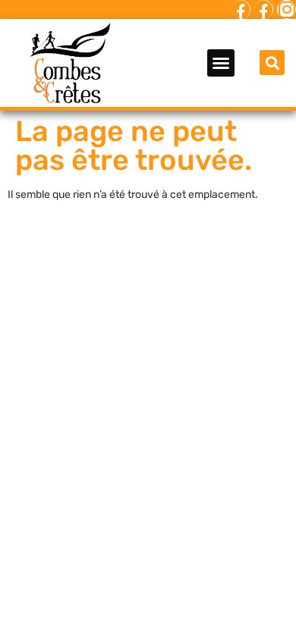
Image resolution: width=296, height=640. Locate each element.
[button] (221, 63)
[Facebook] (240, 9)
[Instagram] (286, 9)
